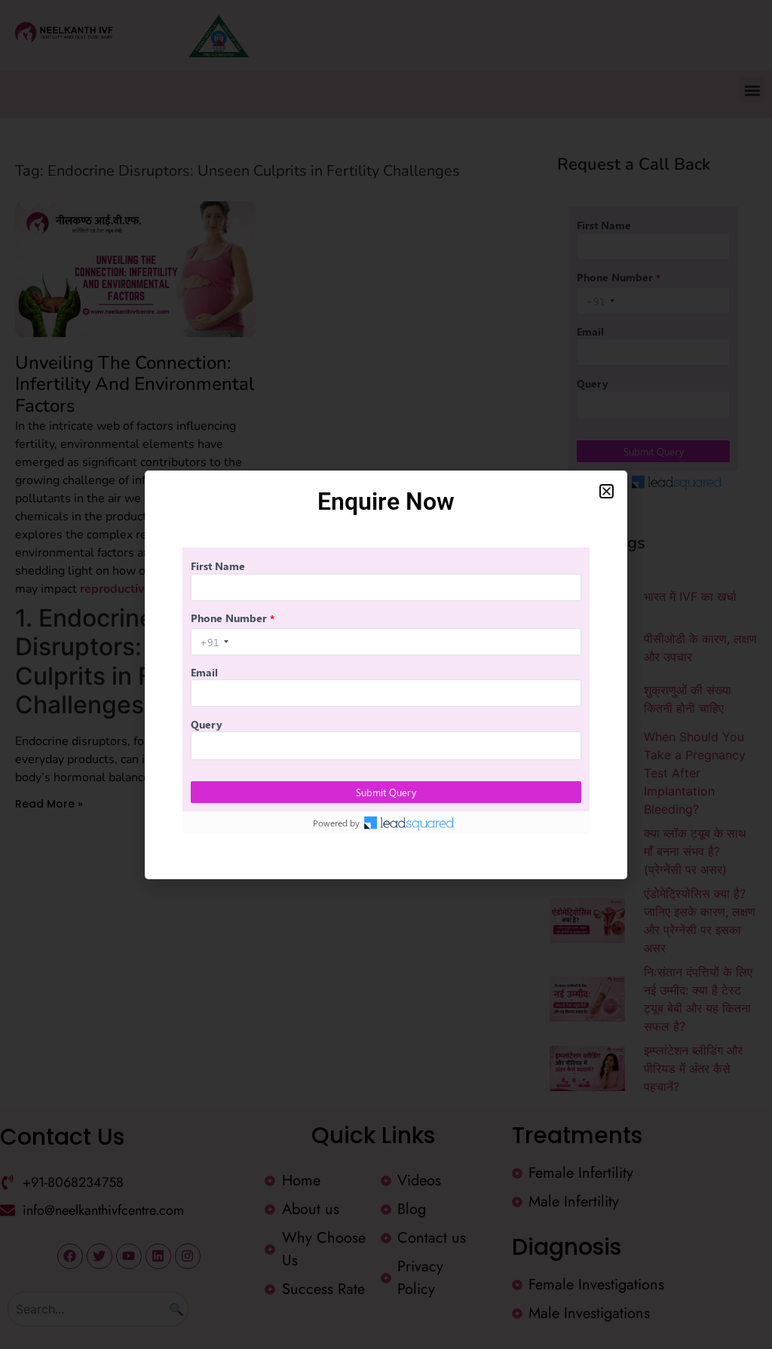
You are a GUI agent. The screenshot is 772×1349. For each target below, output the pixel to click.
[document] (386, 674)
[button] (606, 491)
